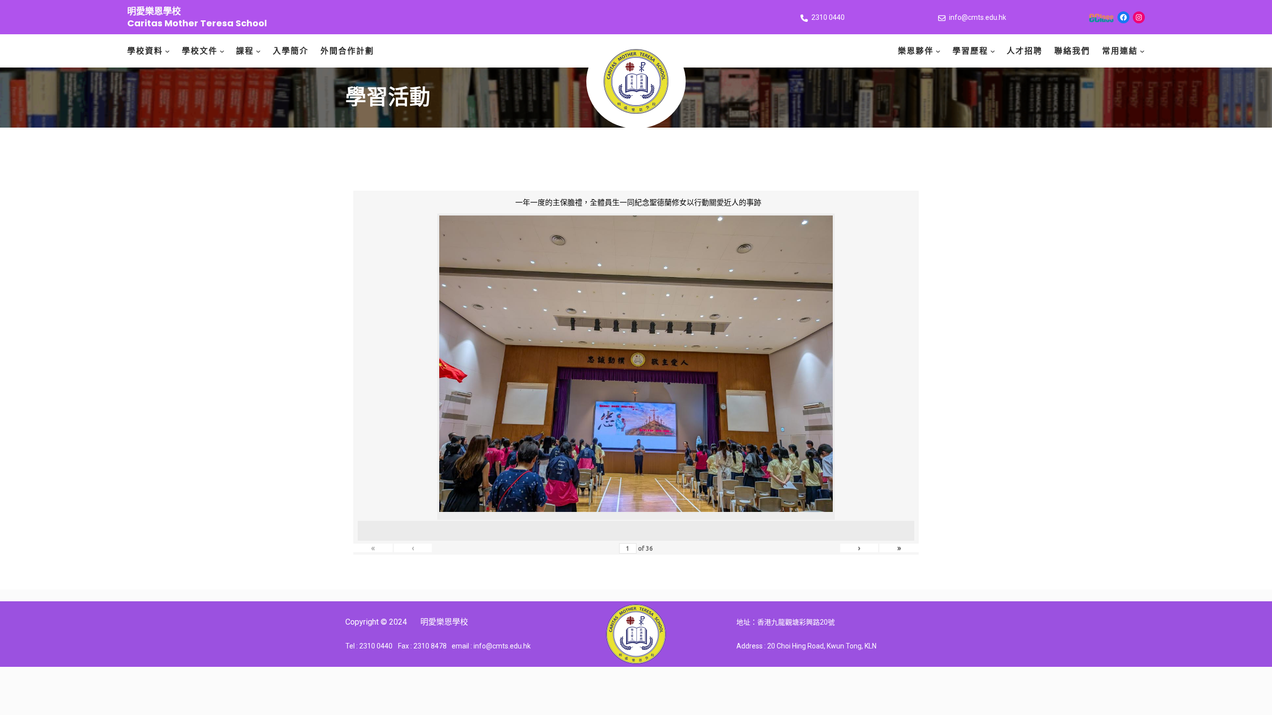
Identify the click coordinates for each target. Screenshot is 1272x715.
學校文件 (200, 51)
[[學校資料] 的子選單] (167, 51)
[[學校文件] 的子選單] (222, 51)
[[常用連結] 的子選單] (1142, 51)
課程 (245, 51)
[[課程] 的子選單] (258, 51)
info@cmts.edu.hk (977, 17)
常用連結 (1120, 51)
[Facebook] (1123, 17)
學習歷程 (970, 51)
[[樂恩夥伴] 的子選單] (938, 51)
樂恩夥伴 (916, 51)
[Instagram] (1139, 17)
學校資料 (145, 51)
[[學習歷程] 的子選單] (992, 51)
